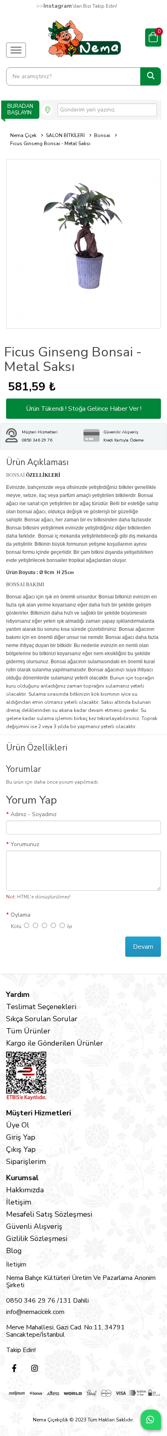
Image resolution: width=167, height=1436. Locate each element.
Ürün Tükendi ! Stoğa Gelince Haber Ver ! (83, 408)
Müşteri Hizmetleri (38, 1113)
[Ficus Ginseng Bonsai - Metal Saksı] (83, 244)
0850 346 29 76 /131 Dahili (47, 1300)
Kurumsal (22, 1178)
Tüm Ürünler (28, 1031)
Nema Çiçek (23, 135)
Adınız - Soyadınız (34, 814)
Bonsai (102, 135)
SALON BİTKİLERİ (65, 135)
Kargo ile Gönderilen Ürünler (54, 1043)
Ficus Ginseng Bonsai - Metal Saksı (50, 143)
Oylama (20, 915)
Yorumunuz (25, 844)
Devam (143, 946)
